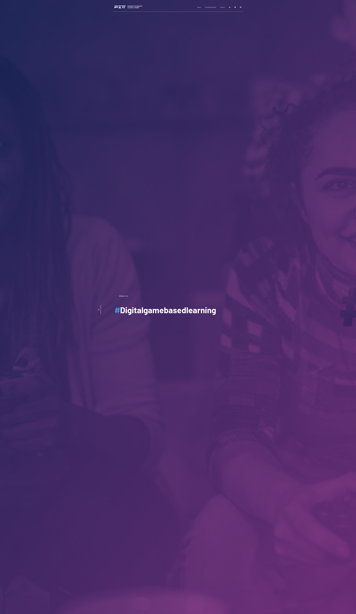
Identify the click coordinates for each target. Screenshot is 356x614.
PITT (128, 7)
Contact (222, 7)
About (199, 7)
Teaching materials (210, 7)
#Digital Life (123, 296)
